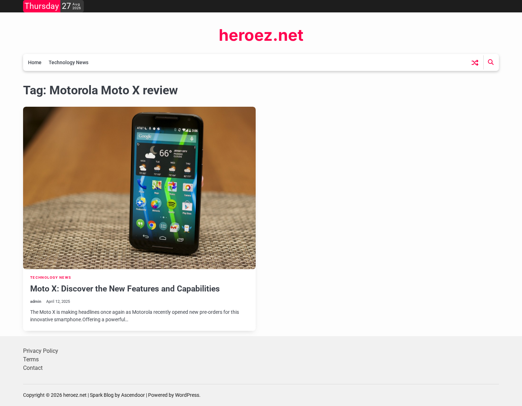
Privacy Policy (40, 350)
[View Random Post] (475, 62)
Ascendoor (133, 395)
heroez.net (261, 35)
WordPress (187, 395)
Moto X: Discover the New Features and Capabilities (125, 289)
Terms (31, 359)
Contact (33, 368)
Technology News (68, 62)
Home (35, 62)
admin (35, 301)
